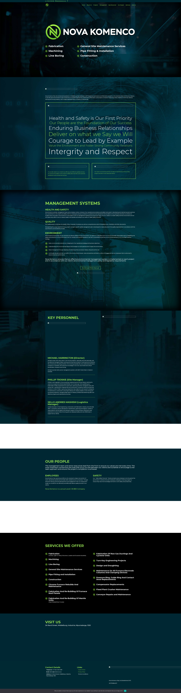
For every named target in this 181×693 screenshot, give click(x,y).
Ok (125, 690)
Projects (95, 5)
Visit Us (134, 5)
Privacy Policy (81, 672)
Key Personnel (112, 5)
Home (83, 5)
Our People (121, 5)
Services (128, 5)
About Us (89, 5)
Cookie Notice (81, 669)
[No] (179, 691)
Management (103, 5)
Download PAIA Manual (90, 268)
